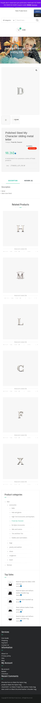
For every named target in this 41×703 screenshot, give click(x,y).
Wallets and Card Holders (19, 538)
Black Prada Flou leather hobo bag (24, 687)
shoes (11, 551)
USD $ (37, 11)
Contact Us (5, 645)
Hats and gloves (16, 512)
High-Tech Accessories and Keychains (23, 517)
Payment (4, 643)
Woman (9, 565)
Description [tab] (12, 181)
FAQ (2, 658)
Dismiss (34, 5)
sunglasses (12, 555)
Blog (2, 660)
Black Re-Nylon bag (20, 682)
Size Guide (5, 638)
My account (5, 669)
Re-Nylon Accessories (18, 525)
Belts (13, 508)
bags (10, 543)
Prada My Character (16, 142)
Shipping (4, 640)
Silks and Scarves (17, 529)
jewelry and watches (15, 547)
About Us (4, 653)
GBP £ (36, 15)
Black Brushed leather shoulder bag (23, 689)
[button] (36, 70)
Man (8, 502)
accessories (12, 505)
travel (11, 560)
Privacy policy (6, 656)
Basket (3, 671)
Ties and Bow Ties (17, 533)
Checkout (4, 674)
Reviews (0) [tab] (28, 181)
